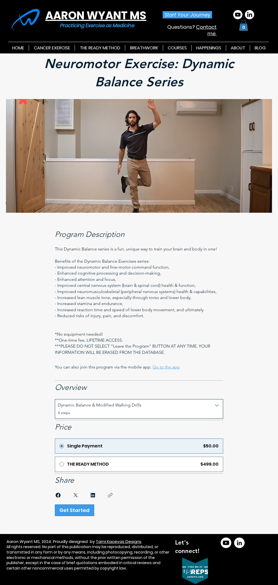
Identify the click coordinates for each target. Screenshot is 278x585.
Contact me (206, 30)
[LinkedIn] (249, 14)
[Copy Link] (110, 495)
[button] (243, 25)
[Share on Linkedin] (93, 495)
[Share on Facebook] (58, 495)
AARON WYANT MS (95, 15)
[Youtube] (237, 14)
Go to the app (166, 367)
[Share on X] (75, 495)
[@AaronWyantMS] (226, 543)
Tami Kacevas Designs (118, 541)
